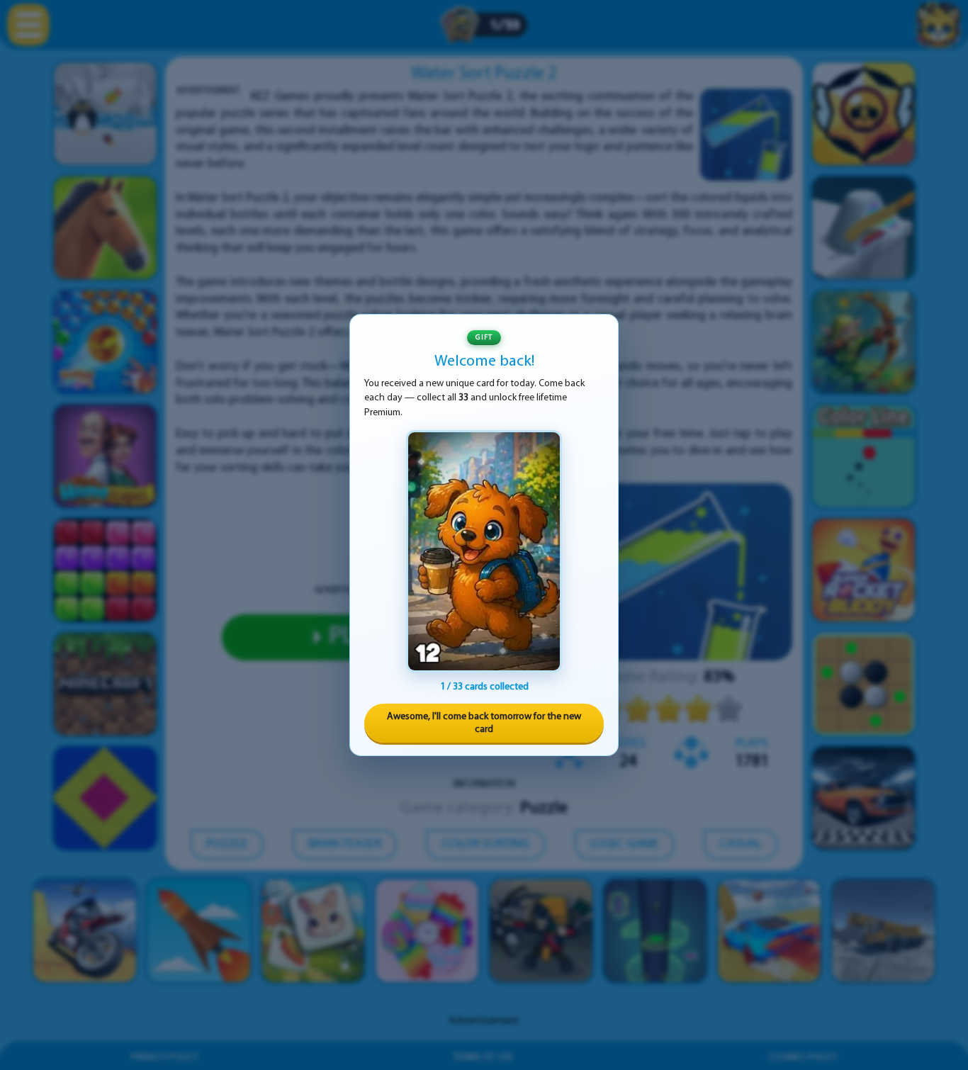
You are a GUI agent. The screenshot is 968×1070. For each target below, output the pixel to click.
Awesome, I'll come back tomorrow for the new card (484, 723)
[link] (484, 551)
